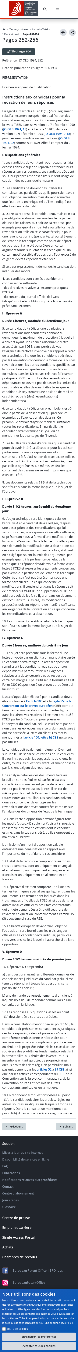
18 (68, 134)
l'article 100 (34, 701)
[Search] (45, 9)
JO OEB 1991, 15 (14, 129)
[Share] (72, 32)
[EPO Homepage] (23, 9)
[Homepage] (4, 29)
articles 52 (44, 1069)
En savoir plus (65, 1322)
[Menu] (58, 9)
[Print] (63, 32)
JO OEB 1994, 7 (55, 134)
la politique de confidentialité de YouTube (25, 1322)
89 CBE (60, 1069)
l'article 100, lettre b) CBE (40, 737)
